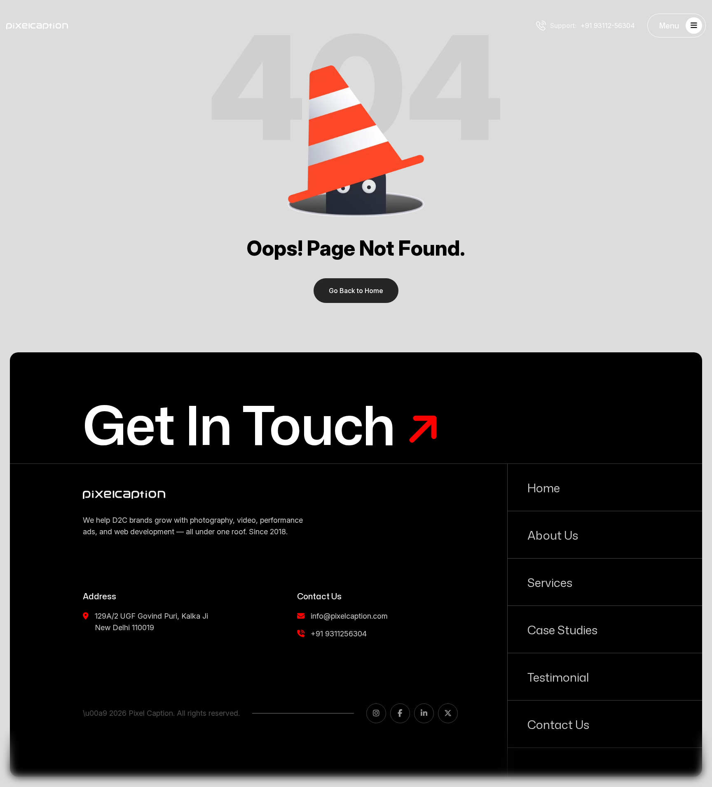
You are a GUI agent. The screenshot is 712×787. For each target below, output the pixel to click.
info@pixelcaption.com (349, 616)
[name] (124, 494)
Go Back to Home (356, 290)
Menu (669, 25)
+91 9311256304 (339, 633)
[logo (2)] (37, 25)
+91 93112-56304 (592, 25)
